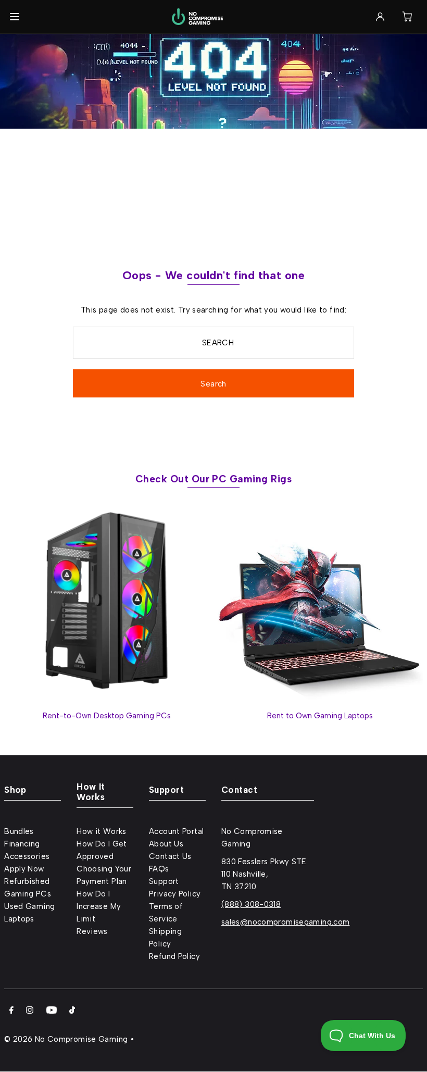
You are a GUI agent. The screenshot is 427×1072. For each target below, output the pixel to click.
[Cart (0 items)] (407, 16)
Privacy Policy (174, 894)
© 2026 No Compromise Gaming (66, 1039)
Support (164, 881)
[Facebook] (11, 1011)
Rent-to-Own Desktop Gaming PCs (107, 715)
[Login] (380, 16)
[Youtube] (51, 1011)
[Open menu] (14, 16)
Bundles (19, 831)
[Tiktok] (72, 1011)
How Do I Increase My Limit (99, 906)
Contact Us (170, 856)
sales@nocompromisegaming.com (285, 922)
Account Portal (176, 831)
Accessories (26, 856)
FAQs (159, 869)
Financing (22, 844)
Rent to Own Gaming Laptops (320, 715)
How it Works (102, 831)
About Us (166, 844)
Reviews (92, 931)
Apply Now (24, 869)
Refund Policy (174, 956)
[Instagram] (29, 1011)
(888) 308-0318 (251, 904)
